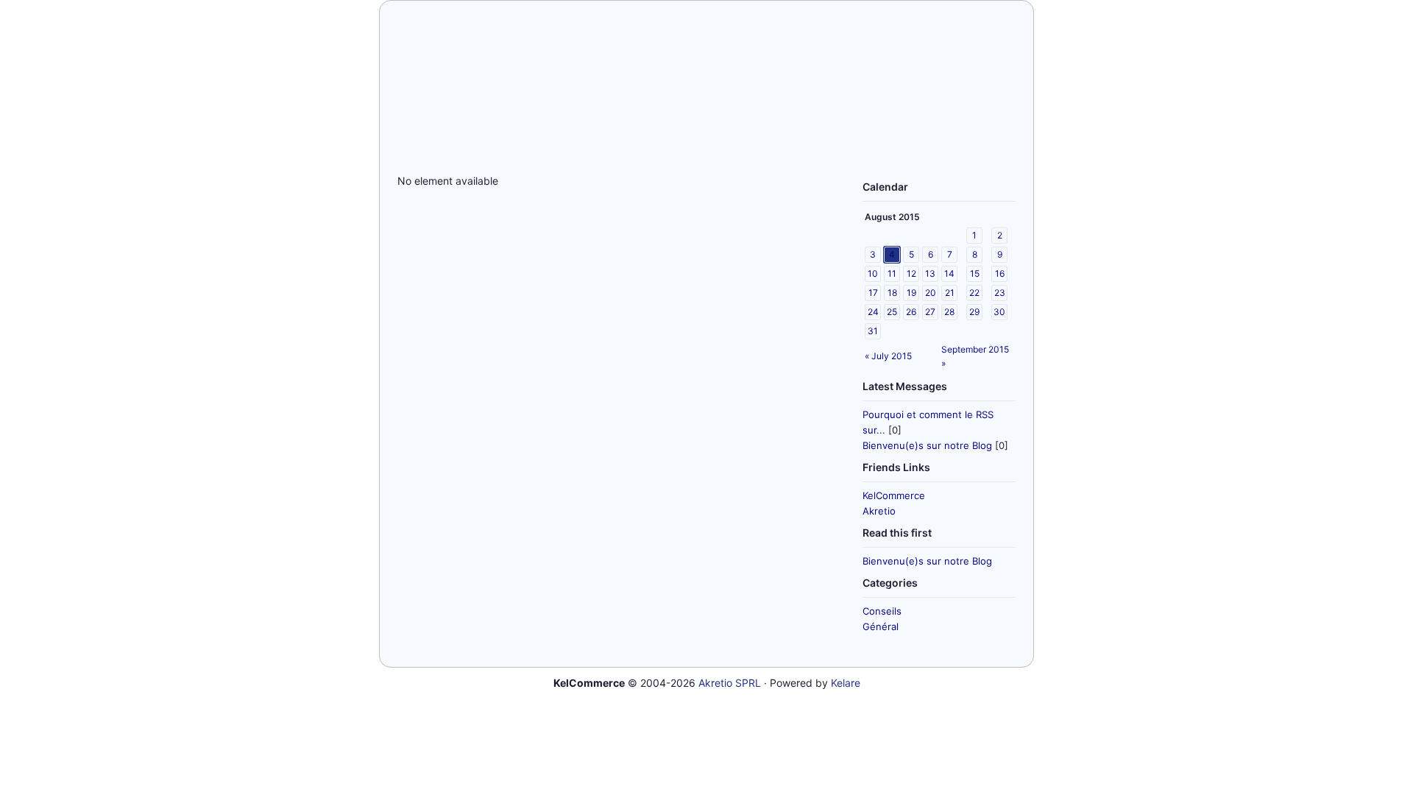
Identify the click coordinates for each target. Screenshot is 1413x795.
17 (873, 292)
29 (974, 311)
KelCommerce (894, 495)
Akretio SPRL (729, 682)
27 (930, 311)
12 (911, 273)
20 (930, 292)
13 (930, 273)
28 (949, 311)
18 (892, 292)
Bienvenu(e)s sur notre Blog (927, 445)
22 (974, 292)
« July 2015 (888, 355)
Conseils (882, 611)
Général (881, 626)
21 (950, 292)
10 (873, 273)
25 (892, 311)
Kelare (845, 682)
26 (911, 311)
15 (975, 273)
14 (949, 273)
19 (911, 292)
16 (1000, 273)
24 (873, 311)
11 (892, 273)
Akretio (879, 511)
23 (999, 292)
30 (999, 311)
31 (873, 330)
